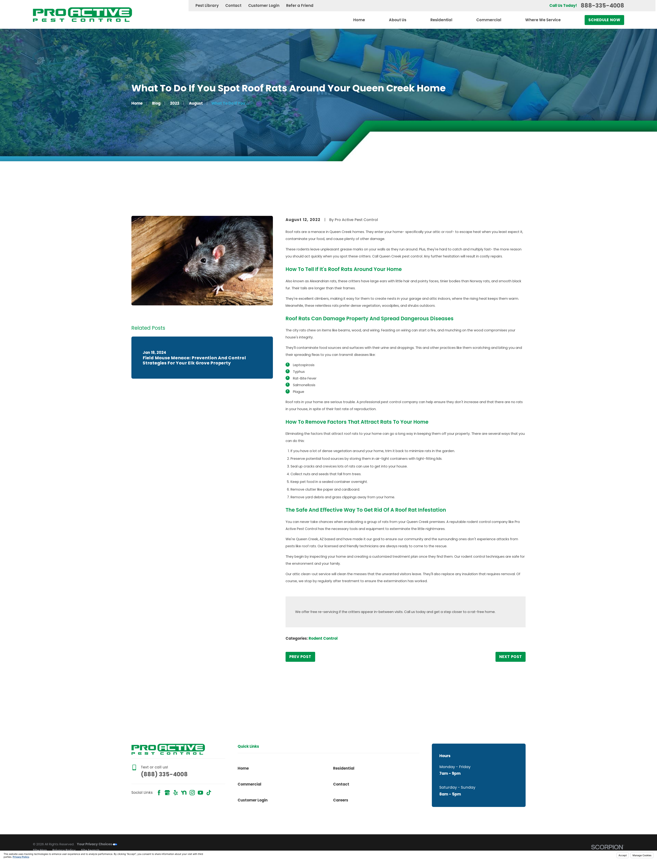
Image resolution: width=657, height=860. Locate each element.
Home (243, 768)
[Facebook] (159, 792)
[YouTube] (200, 792)
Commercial (249, 784)
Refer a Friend (299, 5)
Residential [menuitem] (441, 20)
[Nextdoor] (183, 792)
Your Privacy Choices (95, 844)
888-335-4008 (602, 5)
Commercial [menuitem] (488, 20)
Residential (343, 768)
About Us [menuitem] (397, 20)
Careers (340, 800)
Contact (233, 5)
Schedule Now (604, 20)
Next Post (510, 656)
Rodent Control (323, 638)
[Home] (82, 14)
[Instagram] (192, 792)
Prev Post (300, 656)
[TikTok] (208, 792)
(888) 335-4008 (164, 774)
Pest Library (207, 5)
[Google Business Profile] (167, 792)
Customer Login (263, 5)
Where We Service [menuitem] (543, 20)
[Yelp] (175, 792)
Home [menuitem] (359, 20)
